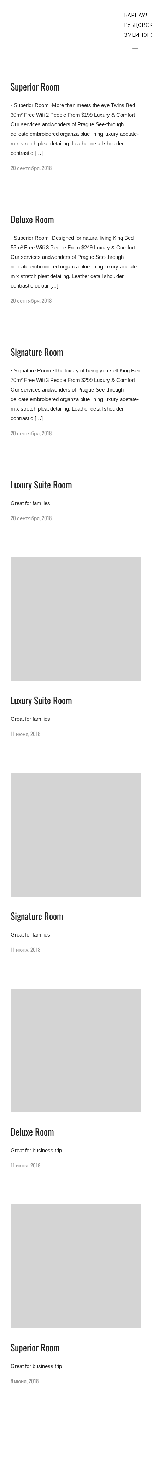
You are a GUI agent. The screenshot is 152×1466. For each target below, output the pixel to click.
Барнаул (136, 15)
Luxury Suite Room (41, 484)
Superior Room (35, 86)
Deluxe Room (32, 219)
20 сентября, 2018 (31, 168)
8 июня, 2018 (25, 1381)
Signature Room (37, 352)
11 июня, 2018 (25, 733)
